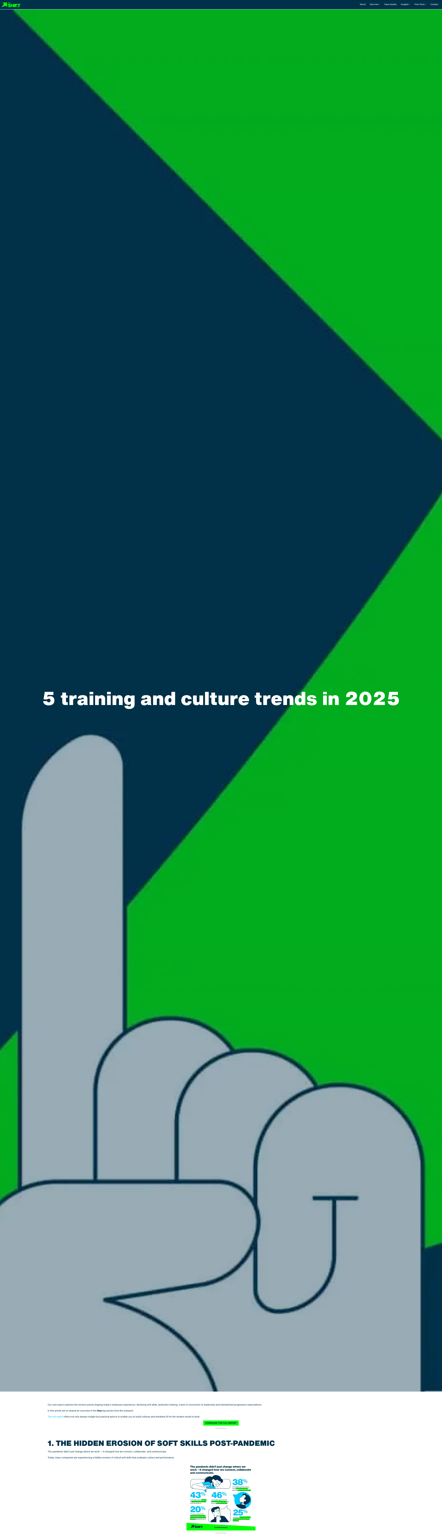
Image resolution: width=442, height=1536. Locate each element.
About (363, 5)
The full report (55, 1417)
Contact (434, 5)
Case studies (390, 5)
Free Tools (419, 5)
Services (374, 5)
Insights (405, 5)
